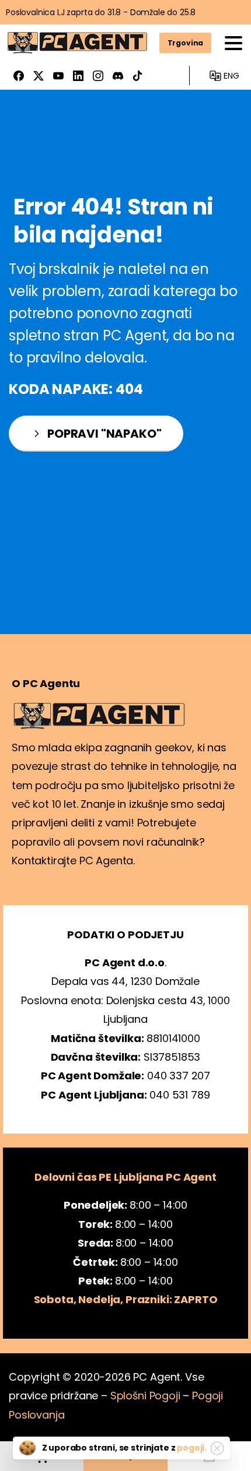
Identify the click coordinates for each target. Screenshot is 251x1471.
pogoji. (192, 1448)
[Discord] (118, 75)
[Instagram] (98, 75)
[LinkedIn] (78, 75)
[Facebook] (18, 75)
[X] (38, 75)
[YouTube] (58, 75)
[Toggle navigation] (233, 43)
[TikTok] (138, 75)
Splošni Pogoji (145, 1395)
